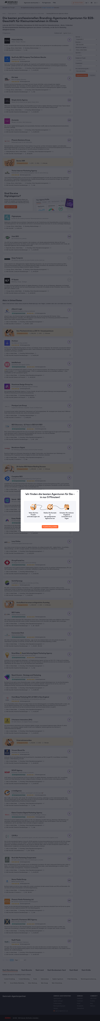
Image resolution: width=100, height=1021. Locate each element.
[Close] (77, 491)
